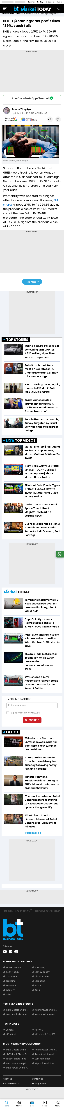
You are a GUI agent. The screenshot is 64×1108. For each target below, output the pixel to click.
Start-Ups (11, 985)
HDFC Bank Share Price (17, 1014)
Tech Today (12, 971)
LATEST (12, 732)
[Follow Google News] (29, 119)
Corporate (11, 976)
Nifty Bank (11, 1034)
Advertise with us (11, 1083)
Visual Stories (42, 976)
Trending (11, 981)
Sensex (10, 1029)
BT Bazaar (50, 2)
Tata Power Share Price (17, 1067)
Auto (37, 990)
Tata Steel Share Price (46, 1014)
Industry (10, 990)
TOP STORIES (17, 340)
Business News (8, 14)
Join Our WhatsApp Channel (30, 98)
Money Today (42, 971)
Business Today (35, 2)
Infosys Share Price (16, 1058)
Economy (40, 967)
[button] (57, 1104)
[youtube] (10, 951)
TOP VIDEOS (25, 440)
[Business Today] (32, 8)
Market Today (13, 967)
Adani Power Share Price (46, 1009)
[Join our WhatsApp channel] (59, 556)
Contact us (37, 1078)
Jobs (8, 994)
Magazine (40, 981)
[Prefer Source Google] (11, 119)
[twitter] (16, 951)
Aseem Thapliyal (21, 109)
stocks (29, 14)
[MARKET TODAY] (17, 592)
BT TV (38, 985)
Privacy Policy (39, 1083)
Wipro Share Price (44, 1063)
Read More (30, 282)
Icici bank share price (17, 1063)
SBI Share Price (42, 1058)
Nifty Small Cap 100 (45, 1034)
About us (7, 1078)
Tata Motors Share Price (17, 1009)
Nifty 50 (39, 1029)
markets (19, 14)
